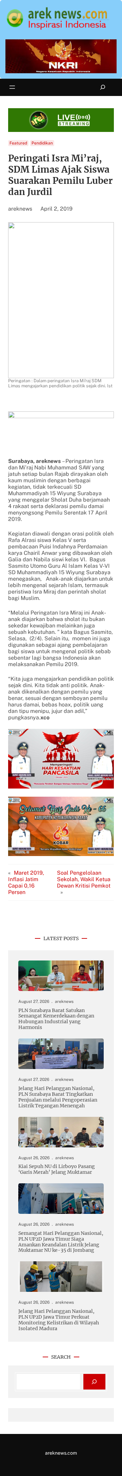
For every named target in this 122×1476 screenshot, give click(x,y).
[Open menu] (12, 87)
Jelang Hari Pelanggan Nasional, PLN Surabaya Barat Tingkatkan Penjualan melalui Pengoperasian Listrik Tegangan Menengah (57, 1097)
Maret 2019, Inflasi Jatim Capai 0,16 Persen (26, 882)
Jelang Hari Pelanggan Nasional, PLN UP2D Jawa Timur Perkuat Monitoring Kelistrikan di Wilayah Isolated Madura (58, 1320)
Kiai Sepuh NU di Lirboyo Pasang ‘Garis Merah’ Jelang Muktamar (56, 1169)
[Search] (94, 1382)
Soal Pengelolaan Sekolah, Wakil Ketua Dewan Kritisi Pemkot (83, 879)
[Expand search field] (103, 87)
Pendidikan (42, 143)
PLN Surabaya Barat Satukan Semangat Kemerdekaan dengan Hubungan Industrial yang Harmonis (56, 1019)
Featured (18, 143)
